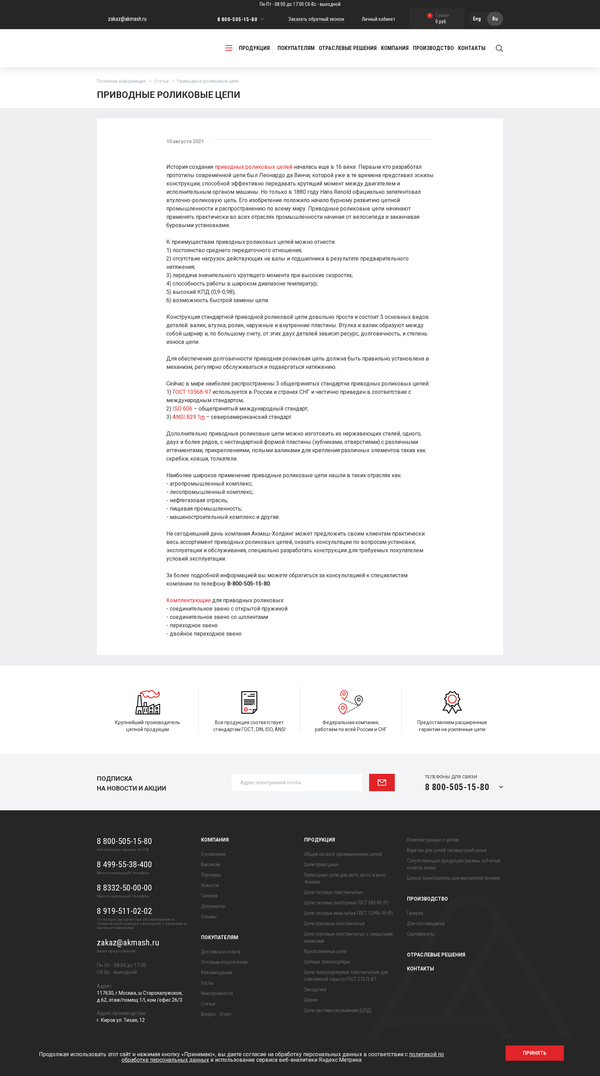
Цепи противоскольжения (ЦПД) (338, 1010)
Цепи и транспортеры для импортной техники (453, 878)
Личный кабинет (378, 19)
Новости (210, 885)
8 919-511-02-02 (124, 911)
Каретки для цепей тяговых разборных (447, 850)
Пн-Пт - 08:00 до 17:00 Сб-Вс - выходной (300, 4)
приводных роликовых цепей (253, 167)
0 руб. (439, 19)
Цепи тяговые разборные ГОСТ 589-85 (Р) (346, 902)
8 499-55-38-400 (124, 864)
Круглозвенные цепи (325, 951)
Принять (535, 1053)
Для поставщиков (426, 923)
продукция (254, 48)
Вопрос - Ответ (216, 1014)
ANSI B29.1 (186, 417)
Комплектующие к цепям (433, 840)
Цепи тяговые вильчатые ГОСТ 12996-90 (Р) (348, 913)
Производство (427, 899)
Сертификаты (420, 934)
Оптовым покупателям (224, 962)
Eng (477, 19)
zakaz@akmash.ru (127, 19)
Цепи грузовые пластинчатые (334, 923)
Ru (495, 19)
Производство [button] (433, 48)
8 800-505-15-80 (237, 19)
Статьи (161, 81)
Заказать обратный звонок (316, 19)
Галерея (209, 896)
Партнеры (211, 875)
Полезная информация (121, 81)
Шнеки (311, 1000)
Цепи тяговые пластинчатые (333, 892)
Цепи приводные (321, 864)
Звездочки (315, 989)
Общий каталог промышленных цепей (343, 854)
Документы (213, 906)
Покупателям (219, 937)
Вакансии (210, 864)
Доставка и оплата (221, 951)
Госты (207, 983)
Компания (215, 840)
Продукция (319, 840)
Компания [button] (395, 48)
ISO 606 (182, 408)
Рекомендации (216, 972)
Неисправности (217, 993)
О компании (213, 854)
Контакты (471, 48)
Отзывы (209, 916)
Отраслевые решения (348, 48)
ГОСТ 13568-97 (192, 392)
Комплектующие (188, 600)
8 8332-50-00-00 (124, 888)
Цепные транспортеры (327, 962)
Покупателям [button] (296, 48)
